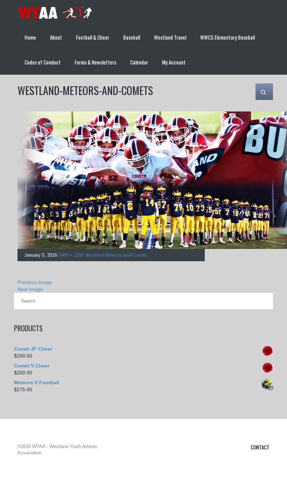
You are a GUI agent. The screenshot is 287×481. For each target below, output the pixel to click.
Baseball (131, 37)
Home (30, 37)
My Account (174, 62)
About (56, 37)
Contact (260, 447)
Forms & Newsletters (95, 62)
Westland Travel (170, 37)
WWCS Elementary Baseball (227, 37)
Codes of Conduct (42, 62)
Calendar (139, 62)
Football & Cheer (92, 37)
